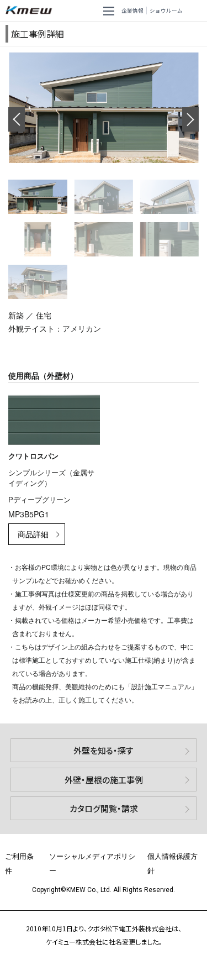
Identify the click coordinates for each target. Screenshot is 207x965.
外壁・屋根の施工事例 (104, 779)
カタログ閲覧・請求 (104, 808)
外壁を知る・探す (103, 750)
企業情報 (132, 10)
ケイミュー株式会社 (31, 10)
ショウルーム (166, 10)
